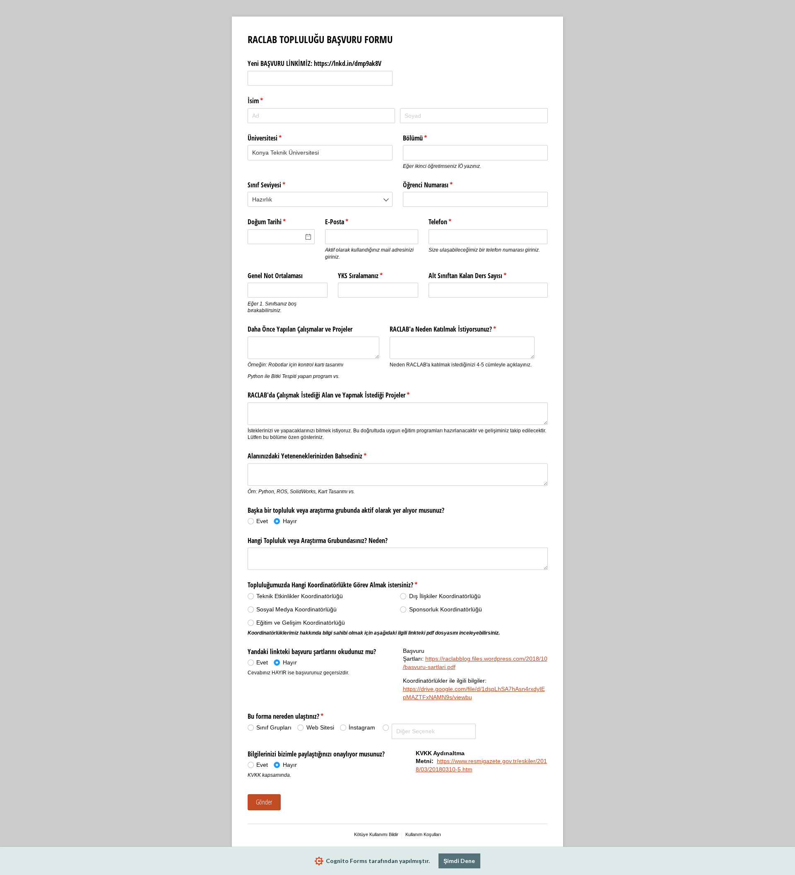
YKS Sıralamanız (372, 275)
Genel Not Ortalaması (275, 275)
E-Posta (349, 221)
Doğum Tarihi (279, 221)
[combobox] (320, 152)
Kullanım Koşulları (423, 834)
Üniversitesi (277, 138)
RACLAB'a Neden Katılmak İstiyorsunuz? (455, 329)
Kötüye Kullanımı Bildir (376, 834)
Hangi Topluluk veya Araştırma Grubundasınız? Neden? (318, 540)
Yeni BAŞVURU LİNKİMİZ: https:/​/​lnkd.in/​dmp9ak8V (314, 63)
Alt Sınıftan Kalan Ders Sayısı (480, 275)
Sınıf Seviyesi (279, 184)
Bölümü (427, 138)
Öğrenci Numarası (440, 184)
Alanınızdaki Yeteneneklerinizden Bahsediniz (319, 456)
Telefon (452, 221)
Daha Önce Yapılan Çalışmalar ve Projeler (300, 329)
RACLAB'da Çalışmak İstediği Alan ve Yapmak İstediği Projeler (341, 395)
